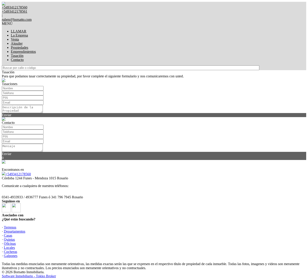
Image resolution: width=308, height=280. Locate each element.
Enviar (6, 115)
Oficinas (10, 243)
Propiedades (19, 47)
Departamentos (14, 231)
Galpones (10, 256)
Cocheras (10, 252)
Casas (8, 235)
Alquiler (17, 43)
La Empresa (19, 35)
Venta (15, 39)
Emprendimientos (23, 51)
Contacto (17, 60)
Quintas (9, 239)
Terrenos (10, 227)
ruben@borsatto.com (17, 19)
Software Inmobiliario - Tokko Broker (29, 276)
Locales (9, 248)
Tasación (17, 56)
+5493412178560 (18, 174)
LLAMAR (18, 31)
